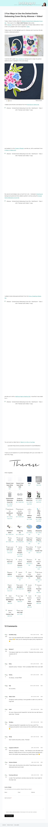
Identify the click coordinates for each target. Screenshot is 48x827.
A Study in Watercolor (10, 150)
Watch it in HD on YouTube (27, 442)
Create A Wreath (19, 148)
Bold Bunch (40, 194)
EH (40, 485)
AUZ (8, 506)
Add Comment (8, 798)
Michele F (11, 649)
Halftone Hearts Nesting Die (22, 396)
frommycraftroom (13, 775)
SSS (37, 485)
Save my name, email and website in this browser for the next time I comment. (21, 812)
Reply (42, 634)
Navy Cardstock (20, 59)
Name (6, 792)
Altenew (24, 21)
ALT (10, 488)
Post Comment (9, 815)
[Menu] (45, 3)
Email (19, 792)
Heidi (10, 709)
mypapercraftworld (13, 747)
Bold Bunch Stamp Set (33, 104)
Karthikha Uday (12, 634)
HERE (28, 26)
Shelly (10, 736)
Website (33, 792)
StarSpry (11, 722)
